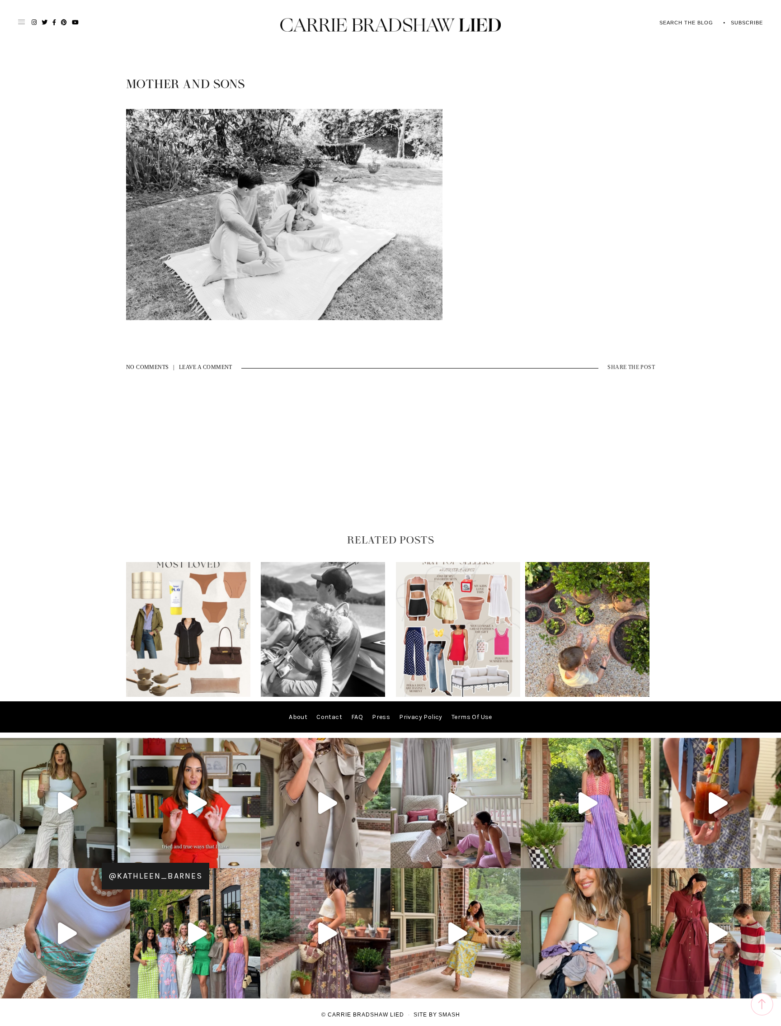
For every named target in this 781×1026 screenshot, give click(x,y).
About (298, 717)
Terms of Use (472, 717)
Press (381, 717)
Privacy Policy (420, 717)
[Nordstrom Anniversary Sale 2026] (188, 695)
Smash (449, 1015)
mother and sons (185, 84)
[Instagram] (121, 857)
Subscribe (747, 22)
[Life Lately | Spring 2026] (587, 695)
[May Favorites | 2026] (458, 695)
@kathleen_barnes (155, 876)
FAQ (357, 717)
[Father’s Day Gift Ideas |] (323, 695)
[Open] (65, 803)
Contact (329, 717)
